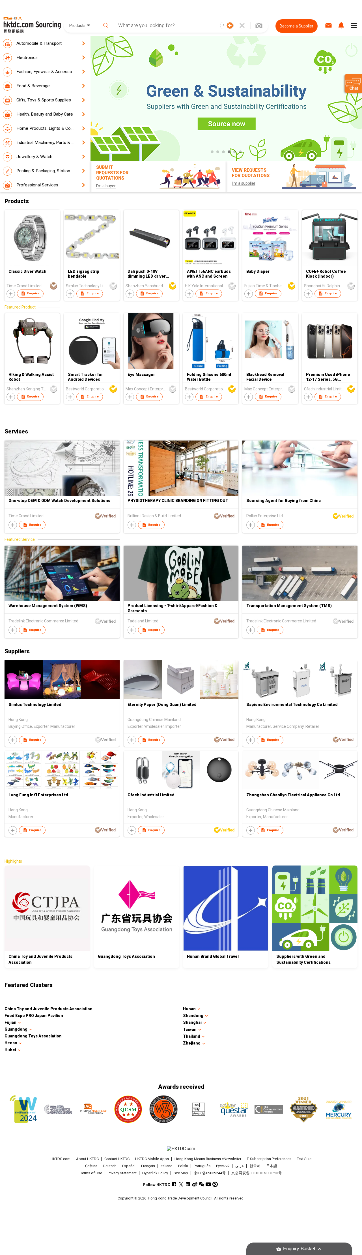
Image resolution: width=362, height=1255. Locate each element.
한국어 (254, 1166)
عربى (239, 1166)
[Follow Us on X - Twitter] (181, 1184)
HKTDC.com (60, 1159)
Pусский (223, 1166)
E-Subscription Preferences (269, 1159)
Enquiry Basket (299, 1248)
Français (148, 1166)
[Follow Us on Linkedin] (188, 1184)
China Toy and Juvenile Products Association (48, 1009)
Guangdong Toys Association (33, 1036)
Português (202, 1166)
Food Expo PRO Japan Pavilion (34, 1015)
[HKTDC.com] (181, 1148)
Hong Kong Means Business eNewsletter (207, 1159)
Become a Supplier (296, 26)
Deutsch (110, 1166)
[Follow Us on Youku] (215, 1184)
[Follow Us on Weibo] (194, 1184)
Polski (183, 1166)
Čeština (91, 1166)
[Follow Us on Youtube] (208, 1184)
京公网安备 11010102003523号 (256, 1173)
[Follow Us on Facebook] (174, 1184)
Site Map (181, 1173)
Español (128, 1166)
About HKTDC (87, 1159)
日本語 (271, 1166)
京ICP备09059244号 (210, 1173)
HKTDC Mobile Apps (152, 1159)
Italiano (167, 1166)
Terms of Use (91, 1173)
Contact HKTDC (117, 1159)
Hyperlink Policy (155, 1173)
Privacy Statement (122, 1173)
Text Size (304, 1159)
